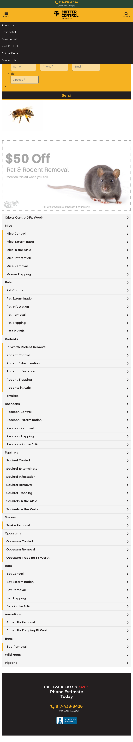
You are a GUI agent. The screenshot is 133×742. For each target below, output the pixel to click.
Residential (9, 32)
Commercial (9, 39)
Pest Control (10, 46)
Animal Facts (10, 53)
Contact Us (9, 60)
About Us (8, 25)
